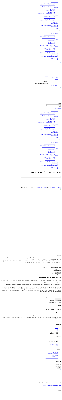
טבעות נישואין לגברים (49, 18)
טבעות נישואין (54, 15)
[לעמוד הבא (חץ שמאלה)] (59, 390)
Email (59, 364)
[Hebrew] (58, 75)
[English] (54, 75)
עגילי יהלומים (55, 22)
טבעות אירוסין (54, 2)
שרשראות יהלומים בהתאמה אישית (46, 13)
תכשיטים (56, 7)
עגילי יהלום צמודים (50, 10)
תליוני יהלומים (54, 26)
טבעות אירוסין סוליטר (49, 3)
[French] (56, 75)
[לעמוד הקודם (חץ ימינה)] (60, 390)
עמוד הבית (58, 187)
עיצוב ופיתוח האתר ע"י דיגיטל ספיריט (52, 385)
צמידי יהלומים (51, 12)
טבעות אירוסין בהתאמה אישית (47, 5)
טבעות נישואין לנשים (50, 19)
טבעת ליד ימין (51, 9)
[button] (31, 31)
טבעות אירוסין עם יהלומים (48, 6)
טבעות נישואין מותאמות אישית (47, 21)
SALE (56, 28)
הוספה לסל (58, 299)
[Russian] (60, 75)
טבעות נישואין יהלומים (49, 16)
